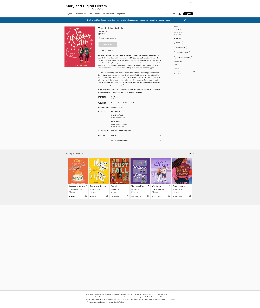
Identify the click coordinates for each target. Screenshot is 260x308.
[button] (170, 14)
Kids (90, 14)
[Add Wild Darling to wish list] (169, 196)
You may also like (72, 153)
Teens (97, 14)
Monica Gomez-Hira (76, 189)
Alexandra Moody (159, 189)
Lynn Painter (115, 189)
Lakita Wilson (178, 189)
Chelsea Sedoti (96, 189)
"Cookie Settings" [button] (114, 300)
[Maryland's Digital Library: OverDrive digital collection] (86, 6)
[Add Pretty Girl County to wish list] (189, 196)
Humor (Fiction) (180, 47)
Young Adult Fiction (182, 52)
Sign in (188, 14)
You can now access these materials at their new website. (150, 20)
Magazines (121, 14)
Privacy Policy (137, 294)
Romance (178, 42)
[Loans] (179, 14)
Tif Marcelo (104, 31)
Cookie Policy (118, 302)
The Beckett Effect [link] (137, 186)
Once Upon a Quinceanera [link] (77, 186)
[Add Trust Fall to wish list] (127, 196)
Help (191, 3)
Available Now (108, 14)
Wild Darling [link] (156, 186)
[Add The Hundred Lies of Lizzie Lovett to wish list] (107, 196)
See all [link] (191, 154)
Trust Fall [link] (114, 186)
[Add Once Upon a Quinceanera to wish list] (86, 196)
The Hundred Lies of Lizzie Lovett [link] (98, 186)
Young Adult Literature (183, 57)
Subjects (69, 14)
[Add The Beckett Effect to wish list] (148, 196)
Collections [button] (79, 14)
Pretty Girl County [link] (179, 186)
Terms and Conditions (121, 294)
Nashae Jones (137, 189)
